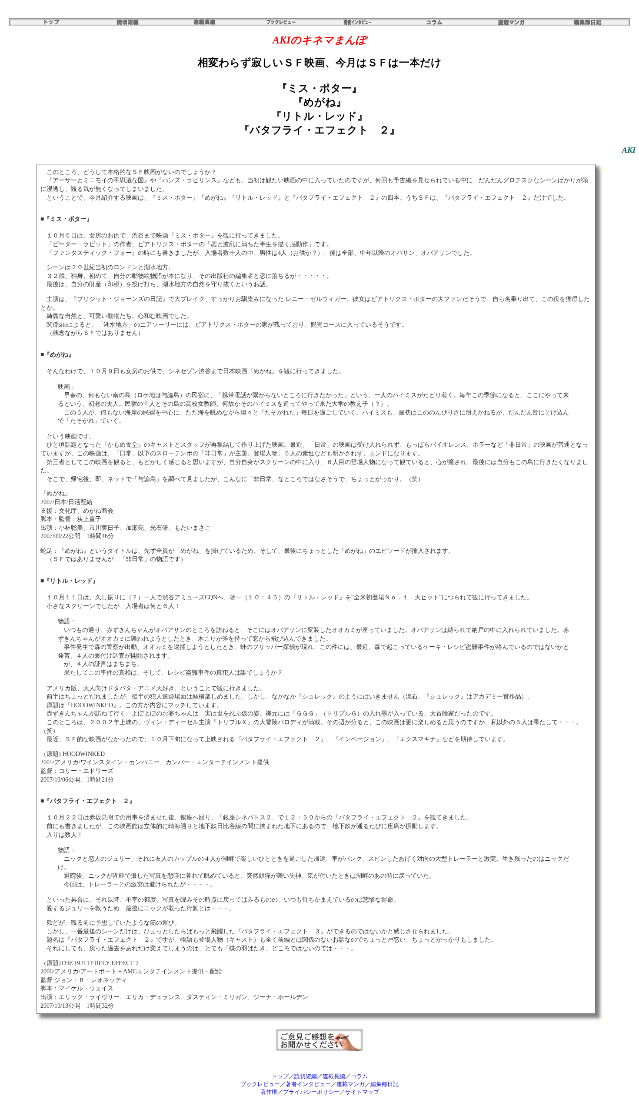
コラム (359, 1076)
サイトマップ (362, 1092)
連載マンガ (350, 1084)
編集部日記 (384, 1084)
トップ (280, 1076)
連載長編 (334, 1076)
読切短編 (305, 1076)
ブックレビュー (260, 1084)
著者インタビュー (308, 1084)
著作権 (268, 1092)
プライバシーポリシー (311, 1092)
